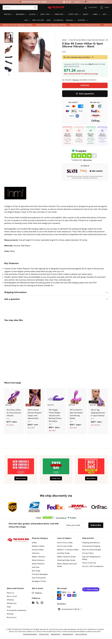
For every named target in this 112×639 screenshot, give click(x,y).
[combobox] (20, 7)
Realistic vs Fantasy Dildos (68, 550)
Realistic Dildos (38, 546)
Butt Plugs (36, 571)
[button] (74, 112)
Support (82, 20)
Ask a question (12, 299)
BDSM (85, 14)
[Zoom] (35, 52)
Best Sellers (38, 20)
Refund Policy (55, 634)
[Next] (8, 74)
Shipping (75, 80)
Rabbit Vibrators (38, 557)
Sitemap (10, 614)
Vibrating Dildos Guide (66, 560)
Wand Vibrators (38, 560)
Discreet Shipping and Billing (91, 558)
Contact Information (30, 634)
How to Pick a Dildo (65, 543)
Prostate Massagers (40, 574)
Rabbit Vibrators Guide (66, 557)
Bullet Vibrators (38, 564)
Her (105, 14)
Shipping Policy (68, 634)
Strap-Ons (73, 14)
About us (10, 593)
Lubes (95, 14)
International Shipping (91, 546)
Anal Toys (45, 14)
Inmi (64, 51)
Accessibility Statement (16, 610)
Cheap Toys (56, 478)
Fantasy (8, 14)
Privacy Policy (88, 553)
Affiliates (10, 600)
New (49, 20)
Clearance (58, 20)
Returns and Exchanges (91, 550)
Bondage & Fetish (39, 581)
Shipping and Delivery (91, 543)
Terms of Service (89, 563)
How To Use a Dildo (64, 546)
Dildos (32, 14)
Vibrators (59, 14)
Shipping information (15, 292)
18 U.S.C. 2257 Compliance (92, 566)
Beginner (20, 14)
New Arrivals (21, 478)
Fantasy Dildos (38, 550)
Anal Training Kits (39, 578)
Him (26, 20)
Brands (69, 20)
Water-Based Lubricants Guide (67, 565)
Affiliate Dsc (12, 603)
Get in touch (12, 596)
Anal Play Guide (63, 553)
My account (11, 617)
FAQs (9, 607)
